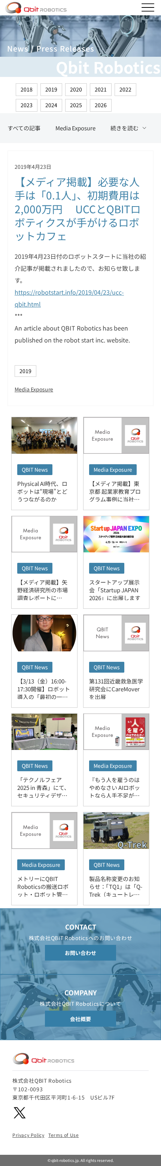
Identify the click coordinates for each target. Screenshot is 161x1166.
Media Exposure (75, 128)
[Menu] (148, 7)
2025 (76, 105)
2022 (125, 89)
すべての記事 (23, 128)
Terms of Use (63, 1135)
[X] (19, 1112)
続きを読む (124, 128)
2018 (27, 89)
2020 (76, 89)
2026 (101, 105)
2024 (51, 105)
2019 (51, 89)
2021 (101, 89)
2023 (27, 105)
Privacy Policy (28, 1135)
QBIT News (35, 469)
